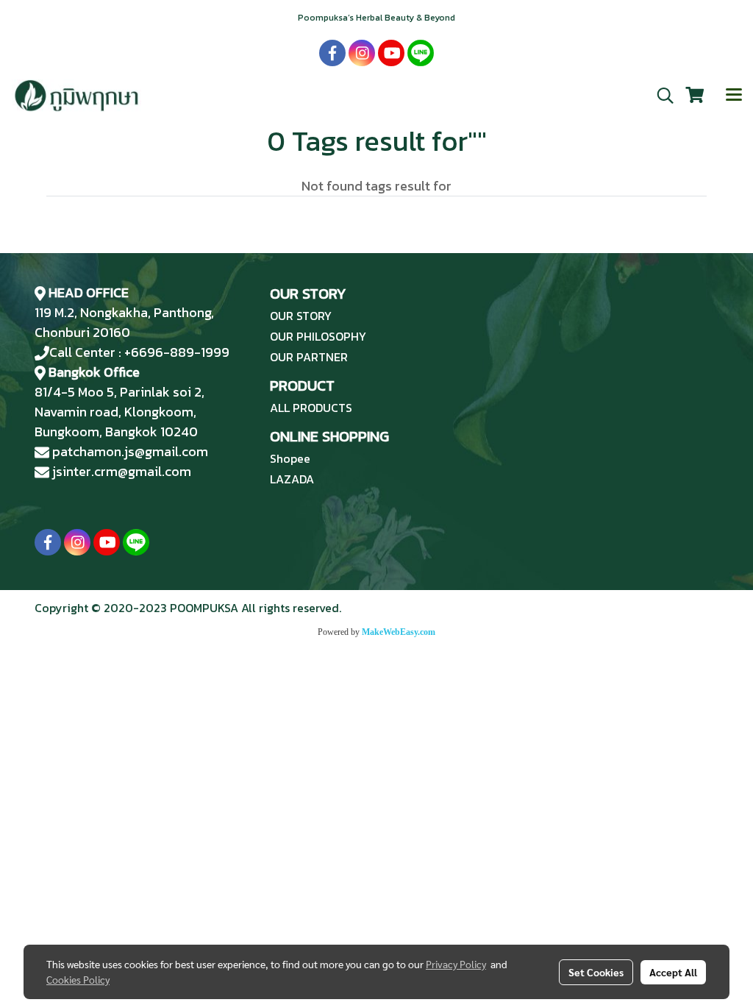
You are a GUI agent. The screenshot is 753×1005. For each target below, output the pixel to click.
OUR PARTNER (309, 357)
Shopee (290, 458)
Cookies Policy (78, 979)
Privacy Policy (456, 963)
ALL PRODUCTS (311, 407)
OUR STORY (301, 315)
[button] (660, 96)
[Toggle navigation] (734, 95)
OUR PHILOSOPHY (318, 336)
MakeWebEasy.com (398, 632)
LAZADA (292, 479)
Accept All (673, 972)
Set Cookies (596, 972)
